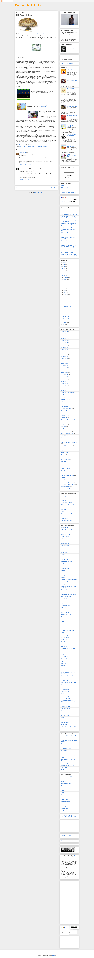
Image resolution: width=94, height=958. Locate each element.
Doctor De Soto (70, 69)
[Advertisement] (67, 826)
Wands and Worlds (65, 715)
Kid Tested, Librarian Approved (67, 630)
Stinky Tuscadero (64, 687)
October (65, 279)
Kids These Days (64, 435)
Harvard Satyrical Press (66, 785)
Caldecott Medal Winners (66, 502)
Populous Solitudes (65, 799)
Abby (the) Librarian (65, 541)
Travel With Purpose (65, 810)
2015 (63, 264)
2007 (63, 324)
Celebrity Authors (64, 410)
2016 (63, 262)
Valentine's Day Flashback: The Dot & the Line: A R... (68, 305)
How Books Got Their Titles (67, 619)
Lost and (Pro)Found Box (66, 445)
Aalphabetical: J (64, 360)
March (65, 292)
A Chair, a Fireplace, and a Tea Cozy (69, 529)
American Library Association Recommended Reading (67, 497)
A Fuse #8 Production (65, 532)
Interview (63, 428)
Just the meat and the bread (67, 788)
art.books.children (65, 545)
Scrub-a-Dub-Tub (64, 670)
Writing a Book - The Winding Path (68, 726)
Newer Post (19, 187)
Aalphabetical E (64, 331)
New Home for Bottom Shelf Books (68, 98)
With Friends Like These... (66, 488)
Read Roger (63, 663)
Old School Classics (65, 459)
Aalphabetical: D (64, 347)
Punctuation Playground (66, 658)
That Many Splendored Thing (67, 475)
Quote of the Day (64, 470)
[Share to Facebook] (30, 144)
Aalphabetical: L (64, 365)
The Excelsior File (65, 691)
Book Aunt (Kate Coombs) (66, 738)
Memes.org (63, 794)
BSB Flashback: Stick (68, 299)
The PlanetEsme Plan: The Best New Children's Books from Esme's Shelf (69, 701)
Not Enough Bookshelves (66, 644)
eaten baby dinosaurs (49, 35)
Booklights (63, 572)
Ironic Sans (63, 623)
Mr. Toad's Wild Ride (43, 106)
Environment (63, 412)
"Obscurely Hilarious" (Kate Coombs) (69, 214)
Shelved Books (64, 678)
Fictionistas (63, 603)
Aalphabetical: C (64, 345)
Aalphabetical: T (64, 381)
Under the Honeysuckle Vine (67, 713)
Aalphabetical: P (64, 374)
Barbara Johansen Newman (68, 856)
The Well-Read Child (65, 706)
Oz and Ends (64, 646)
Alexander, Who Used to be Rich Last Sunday (68, 312)
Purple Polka (63, 661)
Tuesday (65, 314)
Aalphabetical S (64, 336)
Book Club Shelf (64, 559)
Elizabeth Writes (64, 598)
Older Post (53, 187)
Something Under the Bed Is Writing (69, 682)
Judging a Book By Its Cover (67, 433)
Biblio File (63, 550)
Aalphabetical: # (64, 338)
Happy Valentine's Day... (68, 308)
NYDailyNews (64, 457)
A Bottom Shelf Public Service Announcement (68, 301)
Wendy (62, 717)
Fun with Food (64, 417)
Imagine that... (64, 424)
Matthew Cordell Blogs (66, 748)
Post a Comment (21, 181)
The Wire (63, 477)
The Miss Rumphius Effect (66, 698)
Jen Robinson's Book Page (67, 625)
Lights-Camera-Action (65, 437)
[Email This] (26, 144)
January (65, 322)
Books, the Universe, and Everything (69, 579)
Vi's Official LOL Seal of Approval (68, 484)
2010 (63, 271)
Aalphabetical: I (64, 358)
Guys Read (63, 509)
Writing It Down (64, 728)
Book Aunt (63, 554)
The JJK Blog (64, 767)
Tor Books (63, 710)
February (66, 294)
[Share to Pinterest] (31, 144)
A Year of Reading (65, 536)
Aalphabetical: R (64, 376)
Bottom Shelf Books (28, 5)
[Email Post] (24, 144)
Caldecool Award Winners (66, 408)
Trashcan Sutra (64, 808)
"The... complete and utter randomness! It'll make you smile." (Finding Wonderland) (68, 242)
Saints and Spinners (65, 667)
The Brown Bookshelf (65, 689)
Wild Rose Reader (65, 722)
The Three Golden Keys (68, 316)
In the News (29, 146)
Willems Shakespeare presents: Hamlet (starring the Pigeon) (71, 135)
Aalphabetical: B (64, 342)
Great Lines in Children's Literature (68, 419)
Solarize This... (64, 803)
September (66, 281)
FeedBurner (72, 177)
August (65, 283)
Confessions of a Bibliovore (67, 592)
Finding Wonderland (65, 605)
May (65, 288)
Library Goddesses (65, 637)
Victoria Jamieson (65, 769)
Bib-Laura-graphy (65, 547)
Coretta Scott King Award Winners (68, 506)
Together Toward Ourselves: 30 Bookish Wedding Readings (71, 155)
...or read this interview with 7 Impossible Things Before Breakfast (68, 816)
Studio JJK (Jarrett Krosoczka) (67, 765)
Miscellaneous (35, 146)
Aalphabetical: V (64, 385)
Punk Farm (63, 757)
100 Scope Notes (64, 527)
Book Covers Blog (65, 565)
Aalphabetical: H (64, 356)
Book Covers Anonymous (66, 563)
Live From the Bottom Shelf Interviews (69, 442)
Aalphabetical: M (64, 367)
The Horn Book (64, 518)
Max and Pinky (64, 750)
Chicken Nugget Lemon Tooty (67, 743)
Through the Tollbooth (65, 708)
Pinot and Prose (64, 656)
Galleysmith (63, 607)
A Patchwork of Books (65, 534)
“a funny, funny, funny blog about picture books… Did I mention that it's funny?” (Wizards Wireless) (69, 251)
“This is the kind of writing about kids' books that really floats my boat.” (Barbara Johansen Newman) (69, 246)
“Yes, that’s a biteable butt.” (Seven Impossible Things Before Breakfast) (69, 255)
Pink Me (62, 654)
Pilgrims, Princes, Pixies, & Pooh (68, 651)
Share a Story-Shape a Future (67, 675)
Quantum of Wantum (65, 801)
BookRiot (63, 401)
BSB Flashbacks (22, 146)
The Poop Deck (64, 704)
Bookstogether (64, 584)
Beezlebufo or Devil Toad (42, 33)
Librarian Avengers (65, 635)
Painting (62, 463)
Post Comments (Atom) (39, 192)
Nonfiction (63, 454)
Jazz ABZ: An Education (66, 431)
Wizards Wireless (64, 724)
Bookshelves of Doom (65, 581)
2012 (63, 270)
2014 (63, 266)
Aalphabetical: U (64, 383)
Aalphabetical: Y (64, 390)
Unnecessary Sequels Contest (67, 482)
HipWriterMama (64, 616)
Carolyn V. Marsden (65, 779)
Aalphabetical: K (64, 363)
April (65, 290)
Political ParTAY (64, 466)
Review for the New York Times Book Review (72, 145)
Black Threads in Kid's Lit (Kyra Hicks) (69, 735)
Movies (62, 450)
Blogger (53, 955)
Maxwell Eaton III (64, 752)
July (65, 284)
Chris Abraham (64, 781)
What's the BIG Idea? (65, 719)
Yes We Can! (66, 310)
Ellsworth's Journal (65, 601)
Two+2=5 (63, 479)
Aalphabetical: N (64, 369)
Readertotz (63, 665)
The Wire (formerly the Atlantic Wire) (69, 192)
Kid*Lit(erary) (64, 632)
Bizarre (62, 397)
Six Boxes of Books (65, 680)
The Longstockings (65, 696)
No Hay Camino (64, 797)
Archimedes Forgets (65, 543)
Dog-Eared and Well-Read (66, 596)
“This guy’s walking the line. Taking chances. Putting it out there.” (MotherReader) (68, 234)
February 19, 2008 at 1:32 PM (25, 164)
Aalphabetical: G (64, 354)
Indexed (62, 621)
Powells (62, 511)
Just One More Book (65, 628)
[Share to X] (28, 144)
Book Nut (63, 570)
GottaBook (63, 610)
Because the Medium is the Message (69, 776)
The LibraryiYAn (64, 693)
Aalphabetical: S (64, 379)
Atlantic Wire (63, 394)
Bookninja (63, 575)
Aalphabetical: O (64, 372)
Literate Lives (64, 639)
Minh (20, 167)
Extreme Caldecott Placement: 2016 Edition (72, 106)
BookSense (63, 500)
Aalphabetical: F (64, 351)
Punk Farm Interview (65, 468)
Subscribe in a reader (66, 835)
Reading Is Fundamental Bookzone (68, 513)
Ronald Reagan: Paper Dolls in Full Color (68, 296)
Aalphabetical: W (64, 388)
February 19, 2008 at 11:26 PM (25, 179)
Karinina (62, 790)
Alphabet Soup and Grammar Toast (68, 392)
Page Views (63, 461)
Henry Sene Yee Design (66, 614)
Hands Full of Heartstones (66, 783)
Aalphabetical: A (64, 340)
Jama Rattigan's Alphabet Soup (68, 746)
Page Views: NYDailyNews (66, 190)
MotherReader (64, 641)
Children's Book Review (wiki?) (67, 504)
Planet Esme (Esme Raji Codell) (68, 755)
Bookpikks (63, 577)
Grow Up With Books (65, 612)
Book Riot (63, 185)
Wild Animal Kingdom (42, 146)
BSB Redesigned (64, 406)
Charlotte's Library (65, 589)
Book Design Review (65, 568)
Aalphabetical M (64, 333)
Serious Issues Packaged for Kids (68, 472)
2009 (63, 273)
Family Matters (64, 415)
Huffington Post (64, 187)
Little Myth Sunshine (65, 440)
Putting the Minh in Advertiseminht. (67, 319)
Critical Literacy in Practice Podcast (68, 594)
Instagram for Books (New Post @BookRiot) (72, 80)
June (65, 286)
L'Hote (62, 792)
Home (36, 187)
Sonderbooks (64, 684)
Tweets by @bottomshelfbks (67, 63)
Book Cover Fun (64, 399)
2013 (63, 268)
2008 (63, 275)
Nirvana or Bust (64, 452)
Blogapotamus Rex (65, 552)
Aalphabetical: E (64, 349)
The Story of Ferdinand (72, 115)
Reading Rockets (64, 516)
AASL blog (63, 538)
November (66, 277)
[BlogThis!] (27, 144)
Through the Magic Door (66, 520)
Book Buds (63, 556)
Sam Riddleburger (65, 763)
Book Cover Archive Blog (66, 561)
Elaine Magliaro (22, 152)
